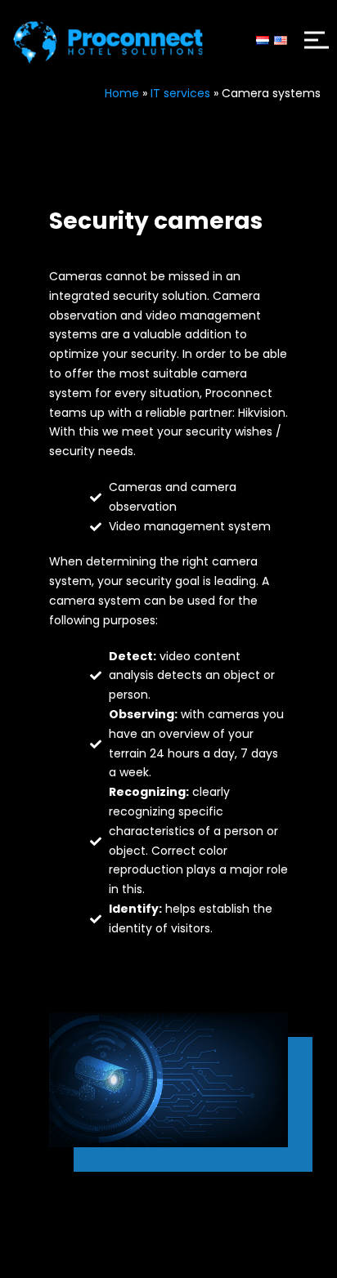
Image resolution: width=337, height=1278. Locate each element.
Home (122, 93)
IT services (180, 93)
